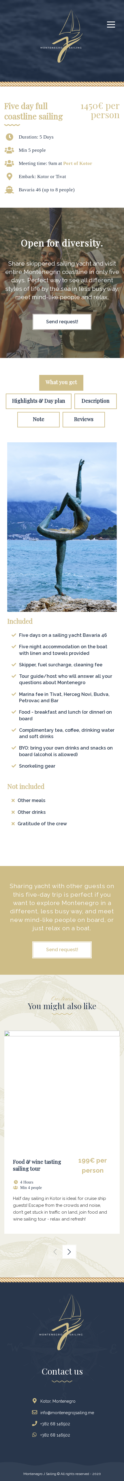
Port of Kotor (77, 163)
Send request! (62, 321)
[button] (55, 1251)
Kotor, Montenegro (58, 1401)
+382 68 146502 (55, 1424)
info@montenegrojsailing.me (67, 1412)
